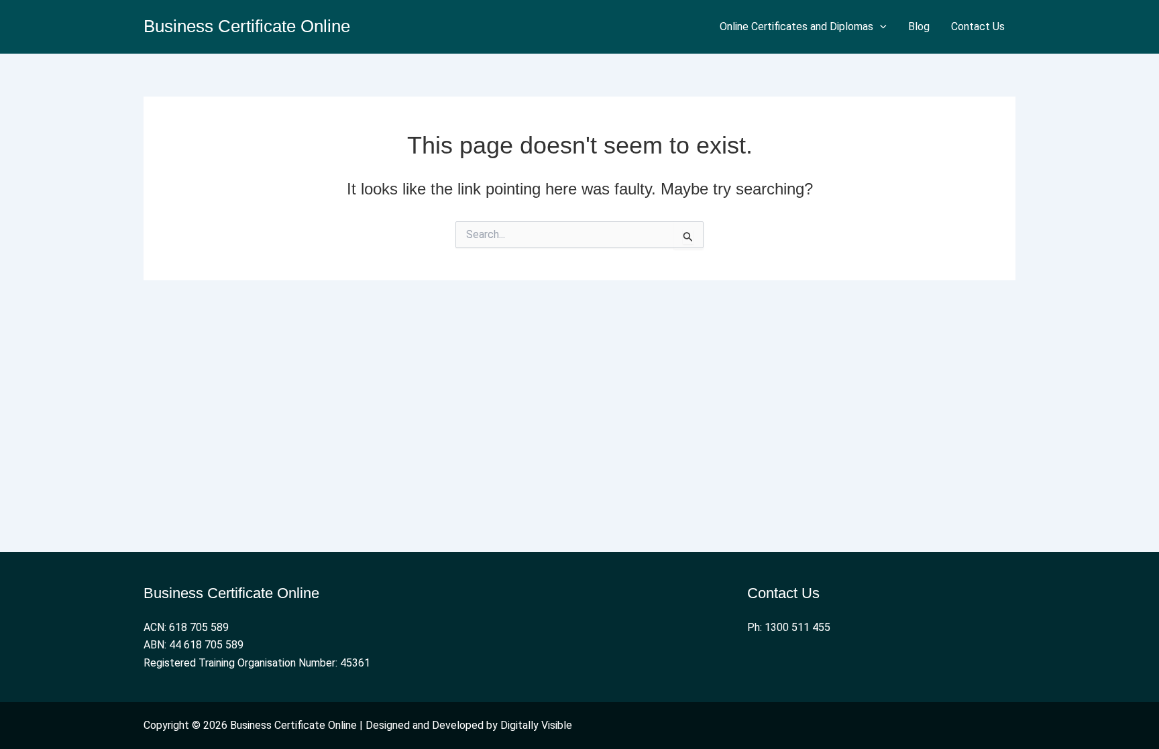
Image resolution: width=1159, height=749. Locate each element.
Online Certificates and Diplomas (796, 26)
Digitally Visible (536, 725)
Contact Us (978, 26)
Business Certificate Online (247, 26)
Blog (919, 26)
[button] (880, 27)
